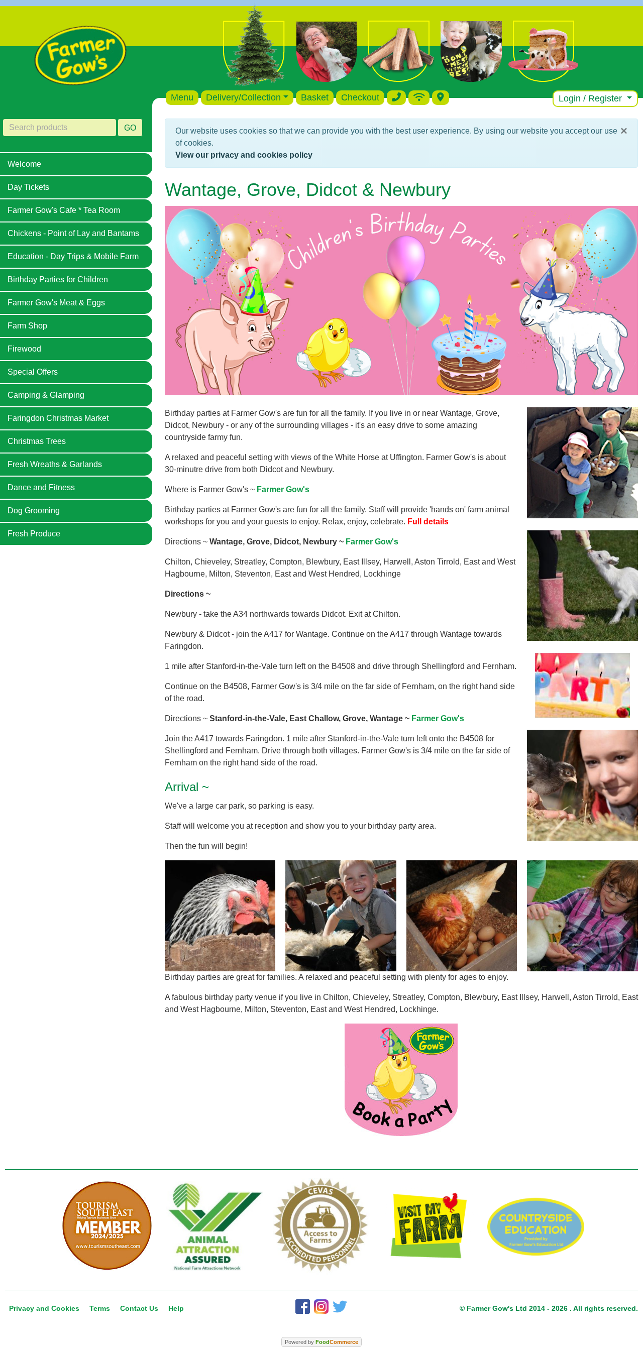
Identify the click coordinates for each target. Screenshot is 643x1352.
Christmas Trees (37, 441)
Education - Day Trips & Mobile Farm (73, 256)
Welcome (24, 164)
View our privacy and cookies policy (243, 155)
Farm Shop (27, 325)
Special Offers (33, 372)
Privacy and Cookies (44, 1308)
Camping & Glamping (46, 395)
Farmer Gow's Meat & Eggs (56, 302)
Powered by (321, 1342)
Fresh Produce (34, 533)
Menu (182, 97)
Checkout (360, 97)
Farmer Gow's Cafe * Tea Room (64, 210)
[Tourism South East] (107, 1226)
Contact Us (139, 1308)
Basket (315, 97)
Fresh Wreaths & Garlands (55, 464)
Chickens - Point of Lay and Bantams (73, 233)
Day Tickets (28, 187)
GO (130, 128)
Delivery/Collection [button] (243, 97)
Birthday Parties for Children (58, 279)
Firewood (24, 349)
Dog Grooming (34, 510)
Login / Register (591, 98)
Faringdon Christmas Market (58, 418)
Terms (99, 1308)
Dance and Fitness (41, 487)
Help (176, 1308)
